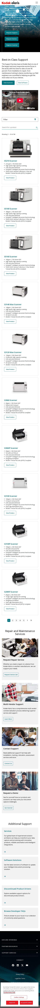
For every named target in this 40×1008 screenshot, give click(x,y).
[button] (20, 940)
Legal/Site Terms (20, 978)
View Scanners (8, 83)
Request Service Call (11, 674)
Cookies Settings (19, 997)
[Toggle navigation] (36, 2)
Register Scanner (11, 45)
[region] (20, 994)
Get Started (8, 808)
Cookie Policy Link (9, 992)
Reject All (12, 1002)
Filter (5, 119)
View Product (10, 178)
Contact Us (8, 763)
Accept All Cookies (26, 1002)
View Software (22, 83)
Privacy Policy (20, 974)
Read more (20, 841)
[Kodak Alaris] (10, 2)
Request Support (11, 33)
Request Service (11, 39)
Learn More (8, 719)
